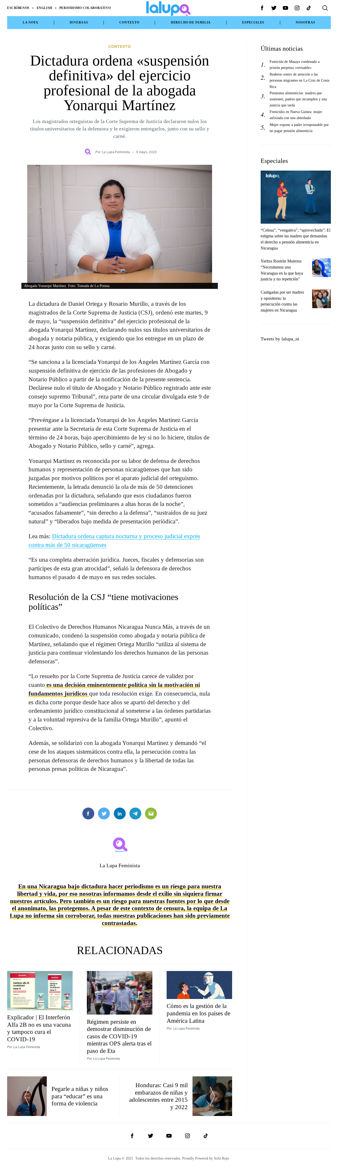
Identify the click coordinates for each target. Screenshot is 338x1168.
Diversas (79, 22)
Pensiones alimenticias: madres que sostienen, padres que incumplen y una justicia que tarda (298, 99)
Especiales (253, 22)
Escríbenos (18, 8)
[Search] (325, 8)
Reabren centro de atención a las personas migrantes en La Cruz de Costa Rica (299, 80)
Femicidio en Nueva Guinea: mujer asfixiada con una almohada (296, 115)
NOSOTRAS (305, 22)
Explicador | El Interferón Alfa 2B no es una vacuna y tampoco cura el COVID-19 (39, 1028)
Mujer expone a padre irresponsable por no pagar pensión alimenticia (299, 128)
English (44, 8)
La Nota (30, 22)
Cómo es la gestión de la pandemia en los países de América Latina (198, 1013)
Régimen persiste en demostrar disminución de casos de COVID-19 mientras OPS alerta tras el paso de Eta (119, 1036)
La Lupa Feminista (116, 152)
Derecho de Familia (191, 22)
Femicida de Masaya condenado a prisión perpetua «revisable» (295, 64)
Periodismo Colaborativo (85, 8)
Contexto (129, 22)
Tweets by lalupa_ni (280, 338)
